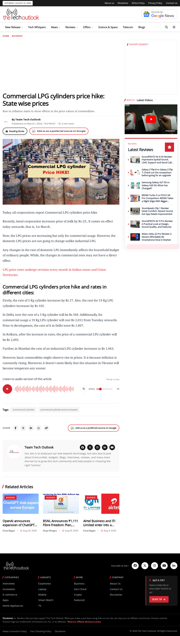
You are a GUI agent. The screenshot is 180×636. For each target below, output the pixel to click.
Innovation (9, 589)
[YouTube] (112, 447)
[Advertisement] (61, 64)
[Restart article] (84, 389)
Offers (87, 27)
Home (6, 36)
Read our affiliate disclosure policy (84, 621)
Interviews (9, 583)
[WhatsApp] (39, 428)
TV (39, 605)
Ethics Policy (138, 3)
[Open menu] (174, 27)
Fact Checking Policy (40, 631)
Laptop (42, 589)
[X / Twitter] (90, 447)
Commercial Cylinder (23, 409)
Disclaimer (123, 3)
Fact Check (80, 589)
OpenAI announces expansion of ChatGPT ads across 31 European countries (20, 523)
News (54, 27)
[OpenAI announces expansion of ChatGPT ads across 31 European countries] (21, 504)
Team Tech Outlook (39, 447)
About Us (115, 583)
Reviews (70, 27)
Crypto (78, 594)
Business (17, 36)
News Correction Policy (15, 631)
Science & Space (108, 27)
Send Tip (157, 599)
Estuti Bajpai (9, 530)
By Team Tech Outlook (26, 119)
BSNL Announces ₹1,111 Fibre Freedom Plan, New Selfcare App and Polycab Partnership (60, 523)
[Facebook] (15, 428)
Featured (79, 600)
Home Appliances (13, 605)
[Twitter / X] (23, 428)
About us (109, 3)
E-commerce (10, 594)
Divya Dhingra (50, 530)
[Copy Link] (46, 428)
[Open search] (166, 27)
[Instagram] (97, 447)
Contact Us (171, 3)
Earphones (44, 583)
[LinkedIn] (31, 428)
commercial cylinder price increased (58, 409)
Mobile (42, 594)
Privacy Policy (155, 3)
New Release (12, 27)
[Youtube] (164, 565)
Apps (6, 600)
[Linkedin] (173, 565)
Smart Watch (45, 600)
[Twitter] (144, 565)
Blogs (141, 27)
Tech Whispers (37, 27)
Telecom (128, 27)
